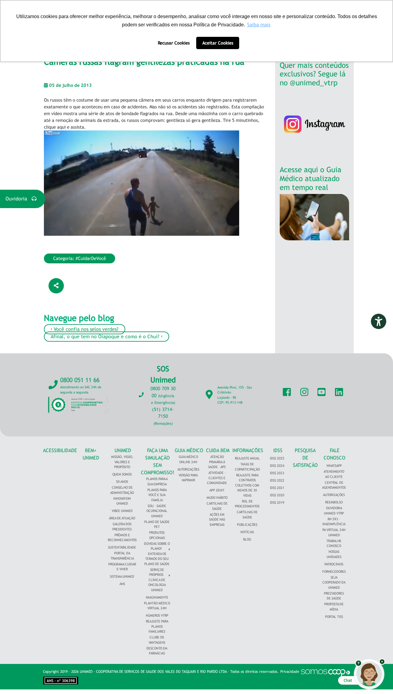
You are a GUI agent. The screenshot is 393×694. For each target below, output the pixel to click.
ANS (122, 584)
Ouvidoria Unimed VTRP (334, 510)
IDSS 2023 (277, 473)
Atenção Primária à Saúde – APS (217, 462)
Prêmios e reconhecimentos (122, 537)
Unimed (123, 450)
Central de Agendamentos (334, 485)
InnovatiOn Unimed (122, 501)
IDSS (277, 450)
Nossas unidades (334, 554)
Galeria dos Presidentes (122, 526)
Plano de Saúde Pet (156, 524)
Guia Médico (189, 450)
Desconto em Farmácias (156, 650)
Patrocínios (334, 564)
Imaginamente (157, 597)
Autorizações (188, 469)
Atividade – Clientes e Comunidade (217, 478)
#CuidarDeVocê (91, 258)
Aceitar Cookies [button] (217, 42)
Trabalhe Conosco (333, 543)
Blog (247, 539)
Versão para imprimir (188, 477)
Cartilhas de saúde (247, 514)
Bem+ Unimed (91, 454)
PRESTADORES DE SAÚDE (334, 595)
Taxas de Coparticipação (247, 466)
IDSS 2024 (277, 465)
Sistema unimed (122, 576)
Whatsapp (334, 465)
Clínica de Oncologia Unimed (157, 585)
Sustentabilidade (122, 547)
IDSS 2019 (277, 502)
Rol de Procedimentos (247, 503)
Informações (247, 450)
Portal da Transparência (122, 555)
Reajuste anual (247, 458)
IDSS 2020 (277, 495)
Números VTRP (157, 615)
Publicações (247, 524)
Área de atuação (122, 518)
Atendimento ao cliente (334, 474)
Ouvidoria (19, 199)
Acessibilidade (60, 450)
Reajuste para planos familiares (157, 626)
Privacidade (289, 671)
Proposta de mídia (334, 606)
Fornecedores (334, 571)
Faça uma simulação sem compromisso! (157, 461)
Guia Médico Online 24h (188, 459)
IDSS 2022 (277, 480)
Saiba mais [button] (258, 25)
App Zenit (216, 490)
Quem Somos (122, 474)
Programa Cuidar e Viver (122, 566)
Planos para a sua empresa (157, 481)
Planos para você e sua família (157, 495)
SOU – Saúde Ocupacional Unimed (156, 511)
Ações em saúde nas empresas (217, 519)
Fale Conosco (334, 454)
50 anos (122, 481)
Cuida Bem (217, 450)
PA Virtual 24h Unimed (333, 532)
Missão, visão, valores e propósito (122, 462)
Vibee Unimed (122, 511)
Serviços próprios (156, 572)
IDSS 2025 (277, 458)
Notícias (247, 532)
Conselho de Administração (122, 490)
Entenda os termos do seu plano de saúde (156, 559)
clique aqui (55, 127)
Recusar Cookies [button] (174, 42)
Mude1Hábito (217, 497)
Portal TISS (334, 616)
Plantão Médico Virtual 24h (157, 605)
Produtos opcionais (157, 535)
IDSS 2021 (277, 488)
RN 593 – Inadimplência (333, 521)
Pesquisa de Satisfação (305, 458)
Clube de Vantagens (157, 639)
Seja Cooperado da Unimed (333, 582)
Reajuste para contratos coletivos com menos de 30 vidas (247, 485)
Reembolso (334, 502)
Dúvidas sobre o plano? (157, 546)
